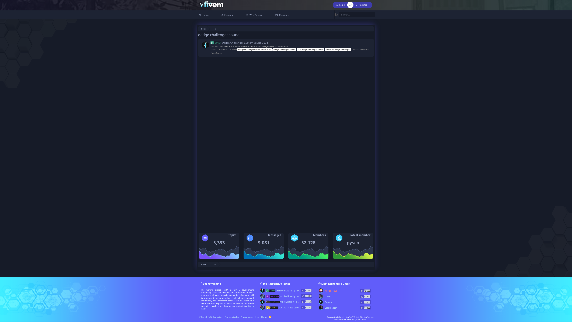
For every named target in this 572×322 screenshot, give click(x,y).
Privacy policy (247, 317)
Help (257, 317)
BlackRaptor (331, 307)
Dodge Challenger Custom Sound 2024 (241, 42)
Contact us (217, 317)
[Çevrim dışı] (260, 289)
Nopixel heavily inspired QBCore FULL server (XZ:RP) (301, 296)
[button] (236, 15)
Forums (228, 14)
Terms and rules (232, 317)
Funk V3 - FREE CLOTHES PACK (289, 307)
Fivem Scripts (216, 53)
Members (284, 14)
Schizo (213, 49)
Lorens (328, 296)
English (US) (206, 317)
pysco (353, 243)
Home (205, 14)
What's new (256, 14)
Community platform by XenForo (350, 317)
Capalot (328, 302)
